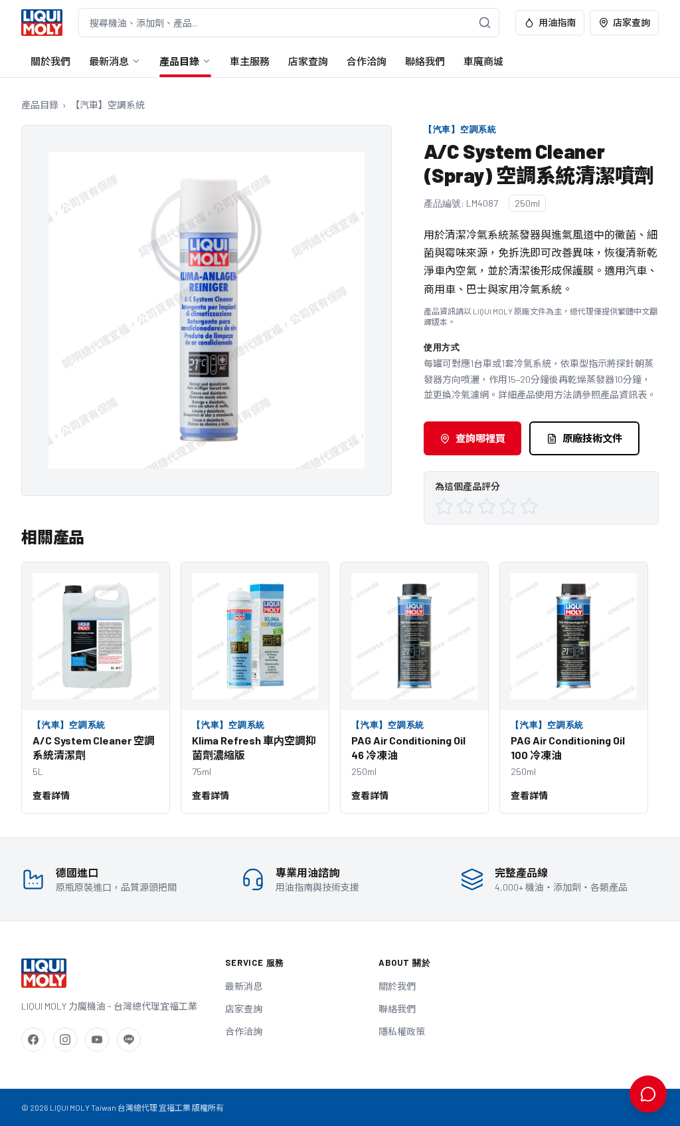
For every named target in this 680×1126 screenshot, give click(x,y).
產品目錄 (179, 61)
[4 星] (508, 506)
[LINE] (129, 1040)
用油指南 (557, 22)
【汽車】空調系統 (107, 104)
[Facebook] (33, 1040)
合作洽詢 (366, 61)
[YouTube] (97, 1040)
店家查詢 (631, 22)
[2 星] (465, 506)
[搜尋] (485, 23)
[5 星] (529, 506)
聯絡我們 (425, 61)
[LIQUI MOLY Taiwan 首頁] (41, 22)
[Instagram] (65, 1040)
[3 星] (486, 506)
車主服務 (250, 61)
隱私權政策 (402, 1031)
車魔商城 (483, 61)
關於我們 (50, 61)
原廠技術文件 (592, 438)
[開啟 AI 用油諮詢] (648, 1094)
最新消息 (109, 61)
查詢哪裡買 (480, 438)
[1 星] (444, 506)
